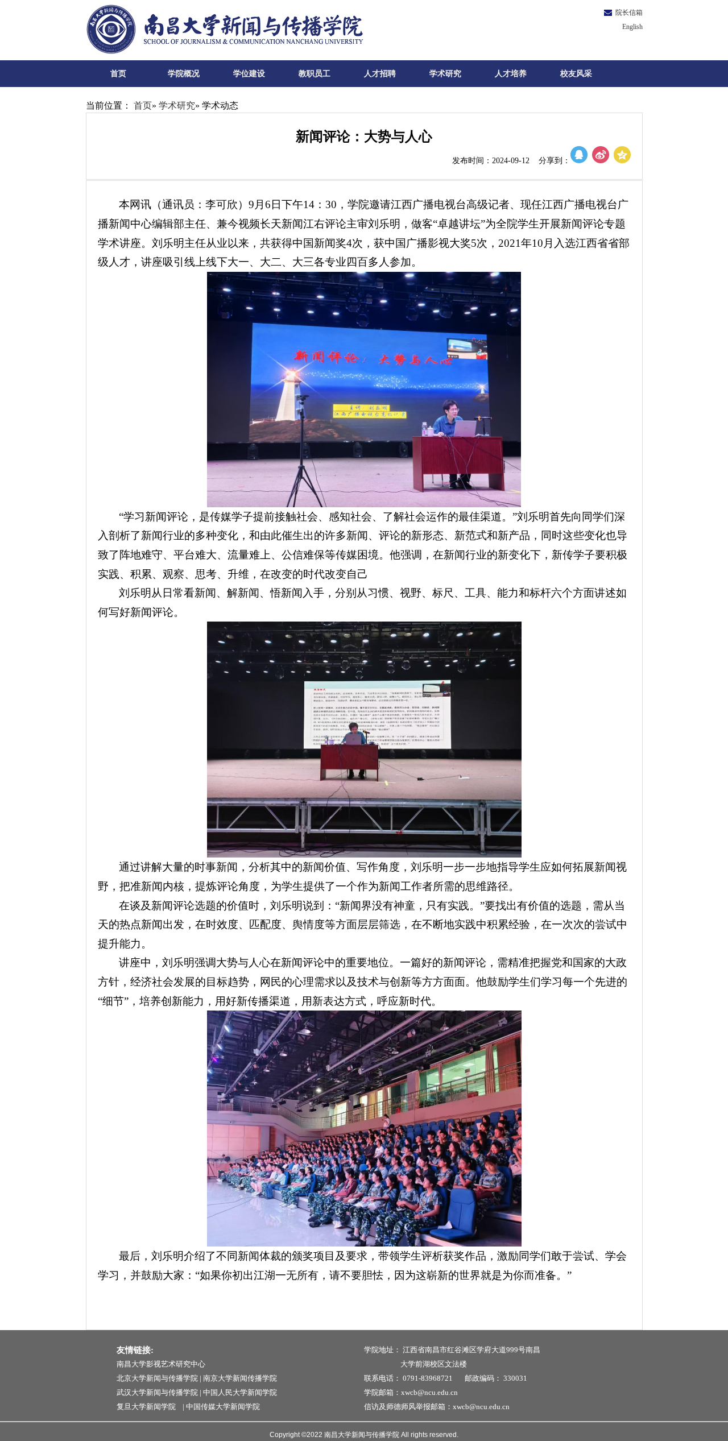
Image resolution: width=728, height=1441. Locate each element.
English (632, 27)
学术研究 (177, 105)
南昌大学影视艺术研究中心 (161, 1364)
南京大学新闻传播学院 (240, 1378)
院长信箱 (629, 12)
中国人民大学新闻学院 (240, 1392)
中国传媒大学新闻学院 (223, 1406)
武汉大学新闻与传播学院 (157, 1392)
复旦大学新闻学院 (149, 1406)
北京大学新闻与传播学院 (157, 1378)
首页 (143, 105)
